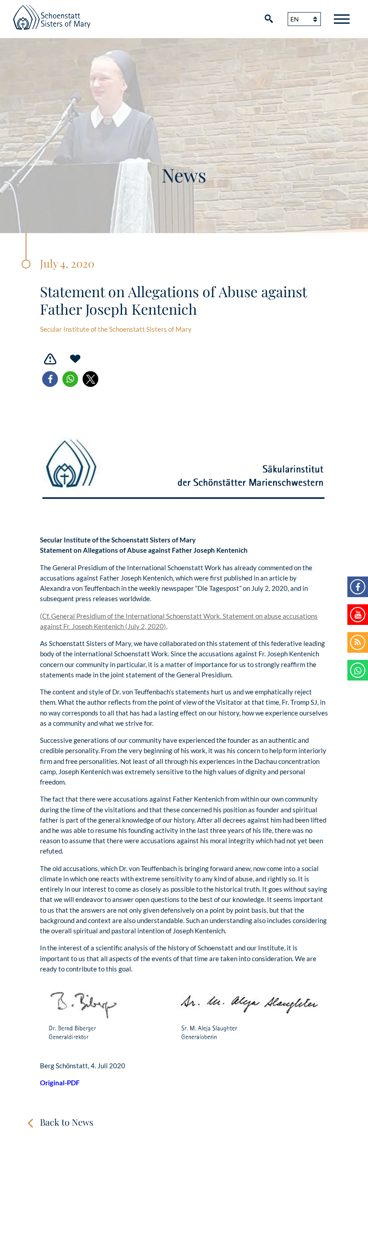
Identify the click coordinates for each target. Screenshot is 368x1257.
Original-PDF (59, 1083)
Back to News (66, 1122)
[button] (50, 379)
